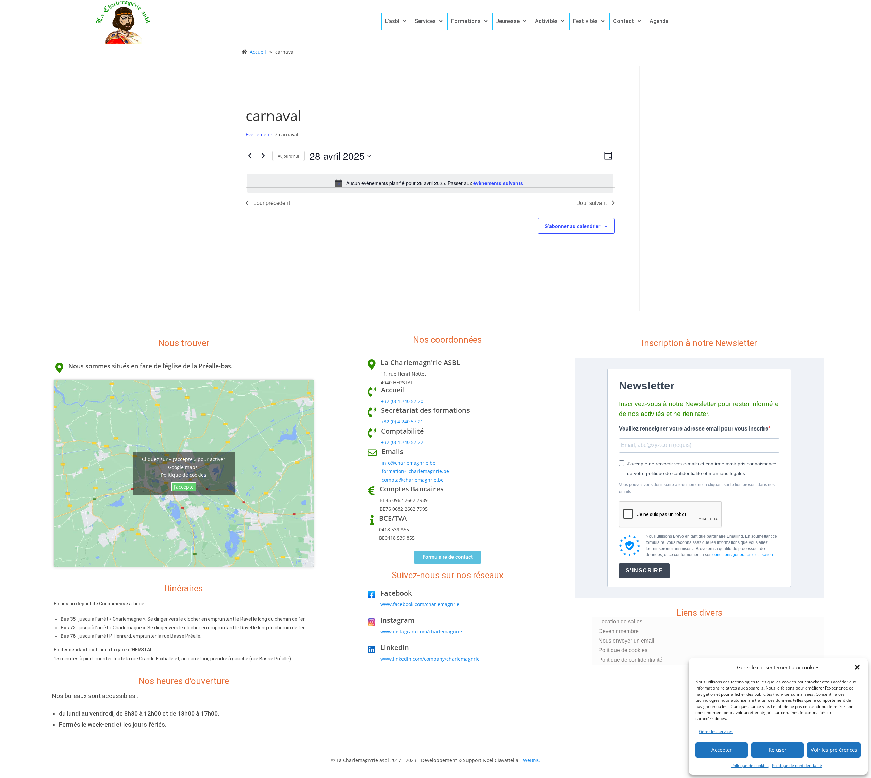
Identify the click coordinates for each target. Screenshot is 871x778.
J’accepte (184, 487)
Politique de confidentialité (797, 765)
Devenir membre (618, 631)
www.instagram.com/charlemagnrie (421, 631)
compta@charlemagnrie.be (413, 479)
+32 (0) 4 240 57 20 (402, 401)
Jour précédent (272, 203)
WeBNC (531, 760)
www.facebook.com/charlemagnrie (419, 604)
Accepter (721, 749)
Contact (623, 21)
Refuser (777, 749)
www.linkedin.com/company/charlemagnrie (430, 658)
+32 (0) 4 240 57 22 (402, 442)
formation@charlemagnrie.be (415, 471)
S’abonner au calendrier (572, 226)
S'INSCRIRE (644, 570)
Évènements (260, 134)
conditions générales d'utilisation (742, 554)
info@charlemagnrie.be (409, 462)
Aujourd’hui (288, 156)
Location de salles (620, 622)
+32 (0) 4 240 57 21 (402, 421)
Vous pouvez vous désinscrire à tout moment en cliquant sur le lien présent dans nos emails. (697, 488)
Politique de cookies (750, 765)
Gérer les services (716, 731)
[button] (857, 667)
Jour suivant (592, 203)
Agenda (659, 21)
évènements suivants (498, 183)
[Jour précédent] (250, 156)
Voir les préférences (834, 749)
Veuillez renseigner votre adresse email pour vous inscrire (693, 429)
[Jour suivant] (263, 156)
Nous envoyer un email (626, 641)
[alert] (430, 183)
